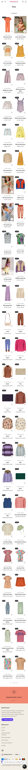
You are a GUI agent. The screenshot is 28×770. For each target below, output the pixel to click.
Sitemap (3, 745)
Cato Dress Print (20, 568)
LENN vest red (20, 197)
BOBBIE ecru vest (20, 305)
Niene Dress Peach (7, 594)
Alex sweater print (7, 170)
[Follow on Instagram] (2, 750)
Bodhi (7, 436)
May (20, 462)
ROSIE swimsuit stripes (20, 118)
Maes (20, 357)
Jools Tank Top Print (7, 676)
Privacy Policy (4, 740)
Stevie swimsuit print (20, 37)
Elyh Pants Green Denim (20, 620)
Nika (8, 515)
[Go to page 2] (17, 682)
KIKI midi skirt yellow (20, 144)
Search (3, 730)
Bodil (20, 410)
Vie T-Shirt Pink (20, 648)
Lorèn (7, 331)
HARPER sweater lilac (20, 278)
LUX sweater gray (8, 225)
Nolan (7, 357)
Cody (7, 488)
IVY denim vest (7, 252)
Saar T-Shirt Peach (20, 676)
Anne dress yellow (20, 170)
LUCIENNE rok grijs (7, 118)
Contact (3, 727)
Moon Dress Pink (8, 568)
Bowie (7, 384)
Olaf (20, 436)
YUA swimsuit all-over (7, 197)
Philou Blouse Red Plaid (20, 514)
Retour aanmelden (6, 737)
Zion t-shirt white (7, 63)
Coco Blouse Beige (7, 542)
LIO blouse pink (7, 279)
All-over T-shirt (20, 251)
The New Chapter (7, 35)
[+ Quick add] (11, 31)
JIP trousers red (20, 224)
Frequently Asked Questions (5, 734)
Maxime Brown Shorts (20, 594)
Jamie (7, 462)
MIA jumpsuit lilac (7, 305)
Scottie (20, 331)
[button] (24, 767)
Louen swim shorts (7, 144)
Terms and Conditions (6, 742)
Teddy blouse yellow (20, 63)
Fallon (20, 488)
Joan (7, 410)
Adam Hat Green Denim (20, 542)
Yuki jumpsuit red (7, 37)
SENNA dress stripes (7, 90)
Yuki (20, 384)
